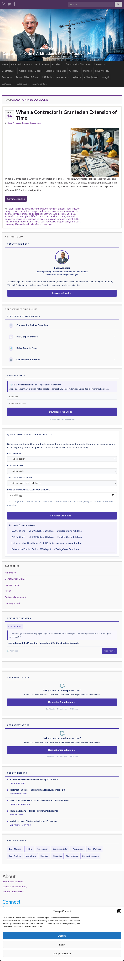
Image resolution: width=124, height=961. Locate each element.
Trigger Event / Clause (19, 478)
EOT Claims (15, 849)
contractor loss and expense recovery (32, 213)
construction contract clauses (50, 208)
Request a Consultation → (62, 702)
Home (5, 64)
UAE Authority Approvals (55, 77)
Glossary (74, 70)
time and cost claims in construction (33, 224)
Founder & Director (13, 891)
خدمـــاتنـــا (7, 83)
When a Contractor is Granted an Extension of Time (66, 115)
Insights (87, 70)
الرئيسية (105, 77)
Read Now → (109, 651)
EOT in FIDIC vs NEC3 (64, 213)
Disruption (57, 856)
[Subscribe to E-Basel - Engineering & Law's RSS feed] (3, 3)
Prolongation (42, 849)
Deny (62, 944)
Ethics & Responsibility (14, 886)
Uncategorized (12, 603)
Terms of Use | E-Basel (27, 77)
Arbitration (41, 64)
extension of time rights (17, 216)
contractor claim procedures (32, 211)
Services (6, 77)
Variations (31, 856)
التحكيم (76, 77)
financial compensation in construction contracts (40, 217)
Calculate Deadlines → (62, 516)
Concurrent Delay (60, 849)
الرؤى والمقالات (91, 77)
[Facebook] (14, 3)
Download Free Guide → (62, 412)
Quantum (44, 856)
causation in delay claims (21, 208)
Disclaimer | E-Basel (56, 70)
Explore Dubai (12, 584)
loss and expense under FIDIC (63, 219)
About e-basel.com (21, 64)
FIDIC (8, 591)
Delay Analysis (15, 856)
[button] (119, 911)
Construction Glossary (77, 64)
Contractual (8, 70)
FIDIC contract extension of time (48, 216)
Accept (62, 935)
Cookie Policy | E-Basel (30, 70)
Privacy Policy (102, 70)
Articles (56, 64)
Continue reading (16, 198)
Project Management (31, 123)
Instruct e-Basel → (62, 293)
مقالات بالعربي (39, 83)
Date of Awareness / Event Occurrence (28, 490)
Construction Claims (15, 578)
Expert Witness (94, 849)
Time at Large (72, 856)
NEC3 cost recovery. (45, 221)
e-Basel (48, 48)
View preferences (62, 953)
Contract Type (15, 466)
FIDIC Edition (14, 453)
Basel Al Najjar (14, 123)
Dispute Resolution (90, 856)
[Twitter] (9, 3)
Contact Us (100, 64)
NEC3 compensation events (19, 221)
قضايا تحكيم (22, 83)
